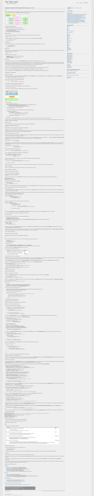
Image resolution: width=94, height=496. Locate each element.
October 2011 (69, 56)
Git (67, 33)
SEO (67, 43)
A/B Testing (68, 26)
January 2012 (69, 55)
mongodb (68, 36)
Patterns (68, 37)
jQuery (68, 34)
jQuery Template (10, 62)
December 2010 (69, 59)
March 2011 (68, 57)
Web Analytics (69, 49)
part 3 (6, 11)
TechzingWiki (77, 75)
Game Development (70, 32)
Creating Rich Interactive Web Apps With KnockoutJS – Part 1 (76, 17)
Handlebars (52, 63)
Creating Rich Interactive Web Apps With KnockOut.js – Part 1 (16, 479)
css (67, 31)
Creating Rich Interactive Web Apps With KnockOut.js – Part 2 (16, 480)
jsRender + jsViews (33, 63)
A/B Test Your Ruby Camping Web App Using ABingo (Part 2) (76, 19)
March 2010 (68, 61)
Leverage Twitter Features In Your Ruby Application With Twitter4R (76, 18)
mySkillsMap (85, 2)
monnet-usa (68, 66)
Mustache (47, 63)
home (77, 2)
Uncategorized (69, 48)
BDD (67, 28)
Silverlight (68, 44)
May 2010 (68, 60)
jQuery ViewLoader (9, 216)
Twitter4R (68, 47)
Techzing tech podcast (70, 75)
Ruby (67, 41)
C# (67, 30)
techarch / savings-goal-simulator (25, 484)
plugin (68, 39)
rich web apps (69, 40)
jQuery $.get (8, 474)
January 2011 (69, 58)
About (80, 2)
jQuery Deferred (9, 475)
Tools (67, 46)
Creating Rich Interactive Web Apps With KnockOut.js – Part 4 (19, 8)
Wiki (67, 50)
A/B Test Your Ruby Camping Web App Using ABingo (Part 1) (76, 20)
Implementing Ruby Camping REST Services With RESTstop (76, 21)
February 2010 (69, 62)
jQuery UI (46, 62)
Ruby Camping (69, 42)
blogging (68, 29)
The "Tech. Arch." (12, 2)
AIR (67, 27)
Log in (68, 78)
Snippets (68, 45)
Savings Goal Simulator (23, 11)
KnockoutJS (8, 67)
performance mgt (69, 38)
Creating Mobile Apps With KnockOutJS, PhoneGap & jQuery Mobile (77, 14)
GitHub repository (44, 451)
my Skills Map (69, 67)
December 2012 (69, 54)
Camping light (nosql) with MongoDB (72, 22)
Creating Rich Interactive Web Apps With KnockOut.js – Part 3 (16, 481)
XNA (67, 51)
